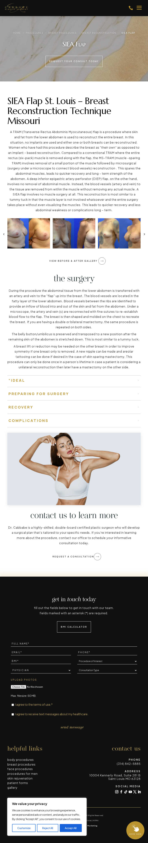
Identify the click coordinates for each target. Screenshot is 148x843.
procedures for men (22, 773)
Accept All (71, 828)
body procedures (20, 760)
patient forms (17, 783)
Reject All (47, 828)
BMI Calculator (74, 626)
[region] (47, 817)
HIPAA (96, 820)
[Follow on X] (135, 792)
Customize (24, 828)
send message (72, 727)
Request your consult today (74, 61)
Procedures (34, 33)
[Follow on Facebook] (121, 792)
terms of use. (42, 704)
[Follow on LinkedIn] (139, 792)
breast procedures (21, 764)
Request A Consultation (73, 556)
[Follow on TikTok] (126, 792)
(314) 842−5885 (129, 764)
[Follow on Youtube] (130, 792)
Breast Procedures (62, 33)
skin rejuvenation (20, 778)
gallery (12, 787)
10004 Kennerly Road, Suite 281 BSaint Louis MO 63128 (115, 777)
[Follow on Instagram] (117, 792)
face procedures (20, 769)
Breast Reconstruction (99, 33)
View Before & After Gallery (73, 261)
